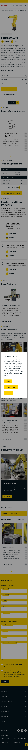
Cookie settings (11, 387)
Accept (9, 393)
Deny (8, 381)
